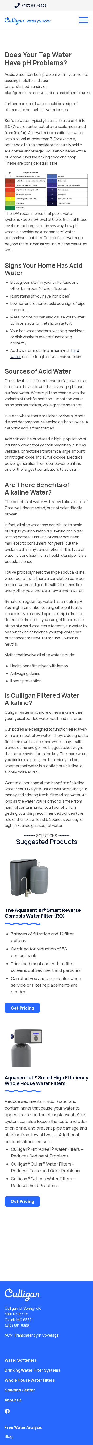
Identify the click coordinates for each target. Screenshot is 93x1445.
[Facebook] (7, 1411)
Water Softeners (21, 1360)
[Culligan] (28, 21)
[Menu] (83, 20)
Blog (9, 1436)
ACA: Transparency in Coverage (32, 1335)
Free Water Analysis (23, 1427)
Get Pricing (22, 1008)
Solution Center (20, 1390)
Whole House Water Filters (30, 1380)
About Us (13, 1400)
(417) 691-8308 (17, 1325)
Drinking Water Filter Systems (32, 1370)
